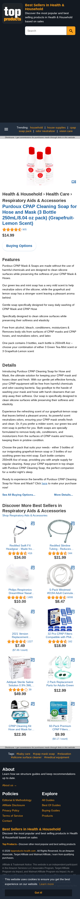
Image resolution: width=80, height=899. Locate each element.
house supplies (56, 127)
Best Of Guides (51, 805)
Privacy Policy (10, 810)
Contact (7, 820)
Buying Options (19, 246)
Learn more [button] (46, 884)
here (44, 483)
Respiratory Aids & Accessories (34, 200)
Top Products (9, 844)
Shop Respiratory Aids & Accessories (24, 515)
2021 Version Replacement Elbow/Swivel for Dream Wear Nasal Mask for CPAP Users (20, 635)
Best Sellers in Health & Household (31, 829)
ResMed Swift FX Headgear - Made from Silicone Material (20, 547)
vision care (66, 131)
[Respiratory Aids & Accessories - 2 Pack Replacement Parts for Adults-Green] (73, 660)
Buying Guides (51, 810)
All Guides (48, 800)
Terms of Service (12, 815)
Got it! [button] (38, 892)
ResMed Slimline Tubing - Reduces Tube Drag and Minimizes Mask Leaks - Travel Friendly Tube (60, 547)
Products (47, 815)
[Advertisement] (40, 80)
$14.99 (8, 235)
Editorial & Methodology (16, 800)
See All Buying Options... (18, 494)
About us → (9, 785)
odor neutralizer (45, 131)
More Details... (63, 494)
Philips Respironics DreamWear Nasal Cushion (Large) (20, 591)
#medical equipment (56, 757)
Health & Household (22, 194)
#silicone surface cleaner (26, 757)
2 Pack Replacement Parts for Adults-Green (60, 683)
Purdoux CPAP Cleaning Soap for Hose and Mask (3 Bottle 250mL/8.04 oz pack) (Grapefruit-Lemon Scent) (39, 215)
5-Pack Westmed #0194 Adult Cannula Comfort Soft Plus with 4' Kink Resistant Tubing (60, 591)
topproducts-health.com (23, 851)
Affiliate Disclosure (13, 805)
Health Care (57, 194)
